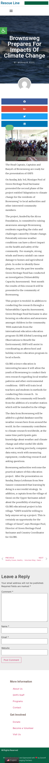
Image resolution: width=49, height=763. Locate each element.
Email (5, 637)
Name (5, 626)
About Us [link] (17, 688)
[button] (11, 10)
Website (5, 648)
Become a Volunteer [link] (23, 728)
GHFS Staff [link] (18, 695)
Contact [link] (17, 707)
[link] (3, 30)
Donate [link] (16, 722)
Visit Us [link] (17, 734)
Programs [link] (18, 701)
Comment (7, 592)
